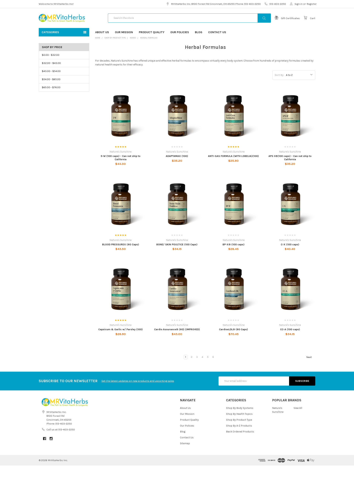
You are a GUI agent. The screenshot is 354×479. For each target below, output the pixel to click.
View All (298, 408)
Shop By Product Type (115, 38)
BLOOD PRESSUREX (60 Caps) (120, 244)
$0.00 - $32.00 (50, 55)
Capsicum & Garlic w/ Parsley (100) (120, 329)
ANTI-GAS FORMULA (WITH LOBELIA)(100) (233, 156)
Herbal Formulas (148, 38)
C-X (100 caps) (290, 244)
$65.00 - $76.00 (51, 87)
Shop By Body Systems (239, 408)
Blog (198, 32)
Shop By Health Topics (239, 413)
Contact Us (217, 32)
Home (97, 38)
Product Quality (151, 32)
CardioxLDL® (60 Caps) (233, 329)
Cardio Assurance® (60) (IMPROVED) (177, 329)
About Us (102, 32)
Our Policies (179, 32)
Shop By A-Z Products (239, 425)
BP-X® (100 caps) (233, 244)
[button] (177, 472)
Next (309, 357)
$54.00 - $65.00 (51, 79)
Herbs (133, 38)
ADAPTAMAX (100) (177, 156)
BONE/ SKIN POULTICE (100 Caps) (176, 244)
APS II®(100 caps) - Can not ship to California (289, 158)
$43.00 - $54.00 (51, 71)
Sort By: (279, 75)
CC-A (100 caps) (290, 329)
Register (312, 4)
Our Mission (124, 32)
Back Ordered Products (240, 431)
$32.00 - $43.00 (51, 63)
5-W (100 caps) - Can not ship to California (120, 158)
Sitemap (185, 443)
